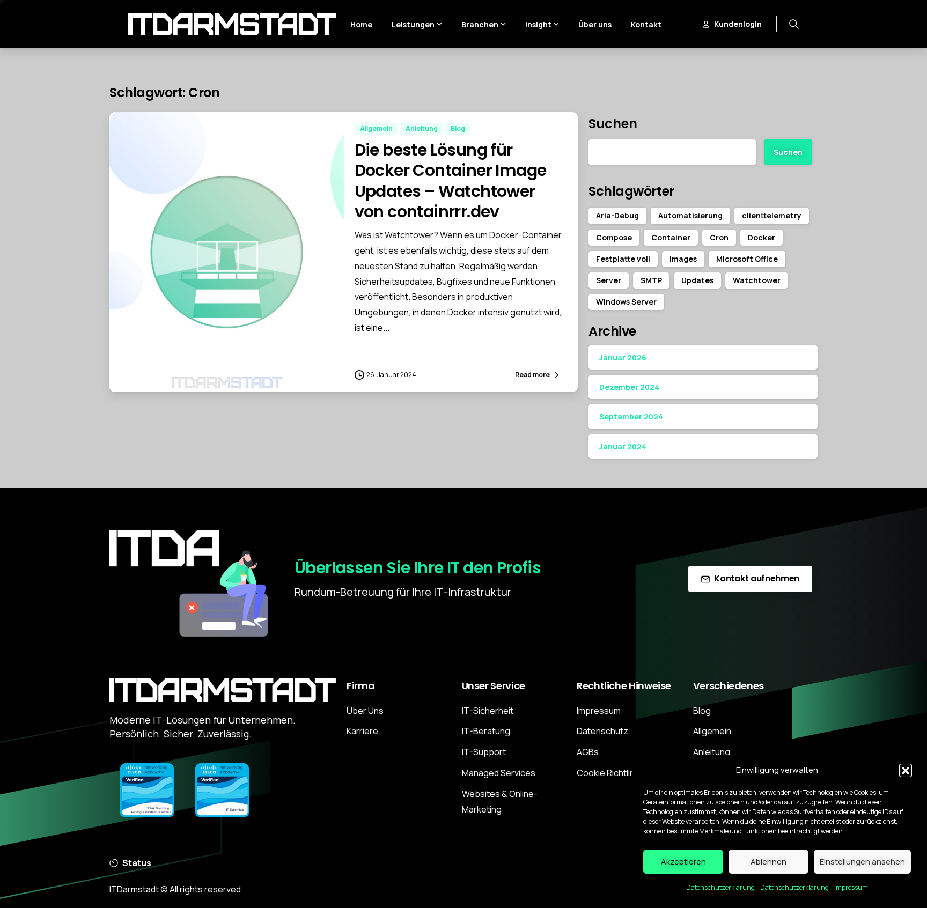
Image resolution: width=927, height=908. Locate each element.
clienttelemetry (771, 215)
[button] (905, 770)
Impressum (851, 887)
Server (608, 280)
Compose (614, 237)
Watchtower (757, 280)
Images (683, 259)
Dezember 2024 (629, 387)
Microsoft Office (747, 259)
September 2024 (631, 416)
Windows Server (626, 302)
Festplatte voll (623, 259)
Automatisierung (690, 215)
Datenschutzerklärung (720, 887)
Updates (697, 280)
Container (670, 237)
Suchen (612, 123)
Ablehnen (768, 861)
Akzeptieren (683, 861)
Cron (719, 237)
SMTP (651, 280)
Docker (761, 237)
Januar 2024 (622, 446)
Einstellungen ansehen (862, 861)
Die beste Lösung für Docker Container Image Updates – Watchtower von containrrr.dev (451, 180)
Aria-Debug (617, 215)
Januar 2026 (622, 357)
